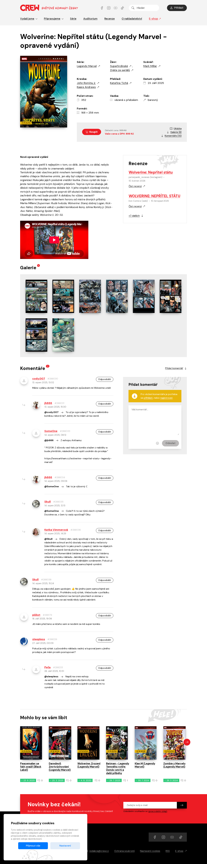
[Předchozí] (20, 742)
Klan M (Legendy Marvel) (145, 765)
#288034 (60, 477)
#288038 (46, 579)
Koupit (93, 131)
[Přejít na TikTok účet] (122, 7)
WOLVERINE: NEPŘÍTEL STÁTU (154, 196)
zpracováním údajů (157, 811)
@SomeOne (51, 486)
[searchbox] (144, 8)
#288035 (58, 501)
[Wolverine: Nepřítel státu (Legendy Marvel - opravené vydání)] (36, 296)
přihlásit (148, 397)
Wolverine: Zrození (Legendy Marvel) (88, 765)
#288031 (59, 403)
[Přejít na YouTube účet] (116, 7)
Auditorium (90, 18)
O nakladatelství (132, 18)
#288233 (58, 667)
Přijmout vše (33, 845)
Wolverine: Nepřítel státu (151, 172)
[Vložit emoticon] (157, 443)
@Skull (48, 538)
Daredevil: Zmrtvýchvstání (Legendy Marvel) (60, 767)
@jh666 (48, 440)
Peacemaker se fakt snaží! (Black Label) (30, 767)
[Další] (187, 742)
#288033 (65, 431)
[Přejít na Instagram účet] (109, 7)
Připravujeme (52, 18)
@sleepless (51, 676)
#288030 (52, 378)
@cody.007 (51, 412)
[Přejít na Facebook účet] (102, 7)
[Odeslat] (182, 805)
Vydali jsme (27, 18)
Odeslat (170, 443)
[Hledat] (133, 8)
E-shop (153, 18)
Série (73, 18)
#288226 (52, 639)
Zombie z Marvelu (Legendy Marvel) (174, 765)
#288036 (75, 529)
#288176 (47, 615)
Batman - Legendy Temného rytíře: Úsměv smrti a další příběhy (117, 768)
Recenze (109, 18)
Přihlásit (178, 7)
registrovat (166, 397)
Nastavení (65, 845)
